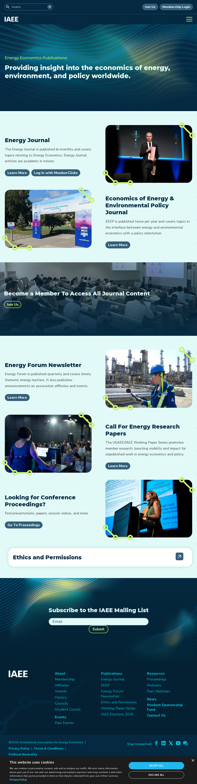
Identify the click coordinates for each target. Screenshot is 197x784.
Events (60, 717)
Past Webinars (158, 691)
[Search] (49, 7)
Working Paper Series (118, 708)
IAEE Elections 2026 (117, 714)
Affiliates (62, 685)
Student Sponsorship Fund (165, 707)
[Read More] (179, 556)
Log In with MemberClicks (56, 172)
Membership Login (176, 7)
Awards (61, 691)
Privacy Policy (19, 748)
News (151, 699)
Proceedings (156, 679)
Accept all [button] (156, 765)
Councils (61, 703)
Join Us (150, 7)
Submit (98, 629)
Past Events (64, 723)
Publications (111, 673)
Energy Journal (112, 679)
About (60, 673)
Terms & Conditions (48, 748)
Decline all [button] (156, 774)
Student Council (68, 709)
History (61, 697)
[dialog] (98, 770)
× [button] (192, 760)
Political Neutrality (23, 754)
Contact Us (156, 715)
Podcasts (154, 685)
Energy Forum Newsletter (112, 693)
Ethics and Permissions (119, 702)
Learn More (17, 172)
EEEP (105, 685)
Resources (155, 673)
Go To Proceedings (24, 525)
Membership (65, 679)
